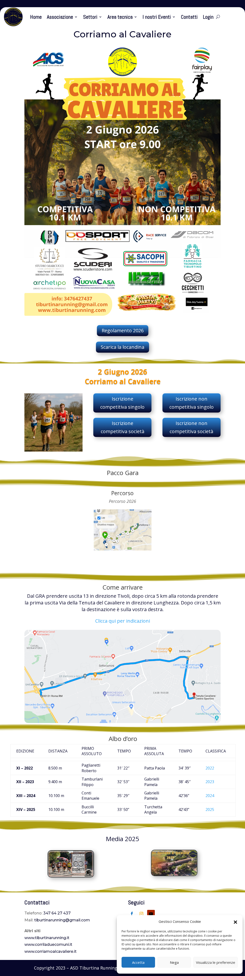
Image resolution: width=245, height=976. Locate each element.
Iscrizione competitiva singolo (122, 403)
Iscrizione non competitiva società (191, 427)
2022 (210, 768)
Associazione (60, 16)
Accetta (138, 962)
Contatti (189, 16)
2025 (210, 809)
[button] (235, 921)
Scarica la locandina (122, 347)
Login (208, 16)
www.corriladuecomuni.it (48, 944)
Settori (90, 16)
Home (36, 16)
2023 (210, 781)
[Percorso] (122, 549)
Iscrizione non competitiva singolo (191, 403)
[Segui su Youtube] (151, 914)
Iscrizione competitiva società (122, 427)
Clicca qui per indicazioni (122, 621)
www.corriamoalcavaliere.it (50, 951)
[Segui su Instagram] (141, 914)
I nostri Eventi (157, 16)
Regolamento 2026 (123, 330)
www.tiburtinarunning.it (46, 938)
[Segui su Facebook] (132, 914)
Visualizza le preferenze (215, 962)
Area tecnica (120, 16)
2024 (210, 795)
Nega (174, 962)
